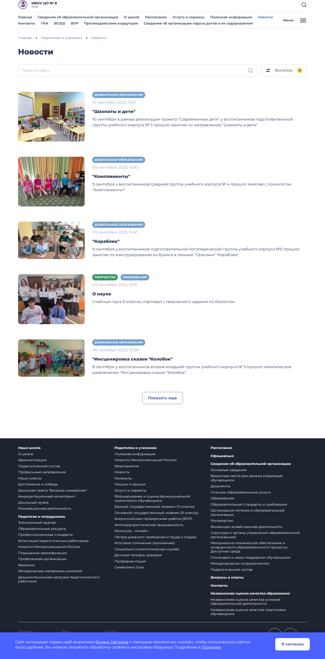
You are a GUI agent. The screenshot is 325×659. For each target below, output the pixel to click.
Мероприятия (126, 466)
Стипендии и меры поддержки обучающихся (250, 557)
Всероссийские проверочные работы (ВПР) (153, 519)
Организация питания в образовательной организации (248, 512)
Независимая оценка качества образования (250, 593)
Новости (265, 17)
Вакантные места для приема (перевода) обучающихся (247, 478)
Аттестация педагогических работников (53, 541)
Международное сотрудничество (240, 563)
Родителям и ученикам (135, 448)
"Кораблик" (105, 241)
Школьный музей (33, 502)
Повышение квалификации (42, 553)
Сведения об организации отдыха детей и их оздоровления (198, 23)
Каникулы (123, 478)
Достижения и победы (38, 484)
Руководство (222, 520)
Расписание (156, 17)
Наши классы (30, 478)
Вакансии (26, 565)
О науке (101, 294)
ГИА (44, 23)
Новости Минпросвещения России (49, 547)
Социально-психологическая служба (146, 549)
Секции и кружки (130, 484)
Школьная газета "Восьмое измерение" (52, 490)
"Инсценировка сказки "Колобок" (132, 359)
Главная (25, 17)
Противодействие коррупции (111, 23)
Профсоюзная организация (42, 559)
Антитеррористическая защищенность (148, 525)
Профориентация (130, 561)
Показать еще (162, 398)
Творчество (105, 277)
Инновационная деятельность (44, 508)
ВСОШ (59, 23)
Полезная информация (231, 17)
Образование (135, 277)
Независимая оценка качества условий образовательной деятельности (245, 601)
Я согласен (292, 644)
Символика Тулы (129, 567)
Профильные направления (42, 472)
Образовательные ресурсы (42, 529)
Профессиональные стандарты (45, 534)
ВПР (74, 23)
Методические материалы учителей (50, 571)
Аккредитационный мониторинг (47, 496)
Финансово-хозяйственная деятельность (246, 527)
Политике (211, 647)
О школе (131, 17)
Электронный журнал (37, 522)
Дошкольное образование (118, 95)
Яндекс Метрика (111, 642)
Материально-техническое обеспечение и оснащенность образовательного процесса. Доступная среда (249, 547)
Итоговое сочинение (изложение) (144, 543)
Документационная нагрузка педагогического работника (58, 579)
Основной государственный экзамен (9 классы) (156, 513)
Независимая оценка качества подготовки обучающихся (248, 612)
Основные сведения (228, 470)
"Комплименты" (111, 176)
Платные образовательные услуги (241, 492)
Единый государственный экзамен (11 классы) (154, 506)
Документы (220, 486)
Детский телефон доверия (138, 555)
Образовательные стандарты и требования (249, 504)
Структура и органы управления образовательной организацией (255, 535)
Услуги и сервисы (188, 17)
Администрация (32, 460)
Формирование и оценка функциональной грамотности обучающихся (152, 498)
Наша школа (29, 448)
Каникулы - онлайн (131, 531)
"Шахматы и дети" (113, 111)
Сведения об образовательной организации (78, 17)
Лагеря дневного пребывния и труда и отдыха (155, 537)
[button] (304, 5)
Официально (222, 456)
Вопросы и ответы (227, 578)
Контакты (26, 23)
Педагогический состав (39, 466)
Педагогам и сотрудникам (41, 517)
